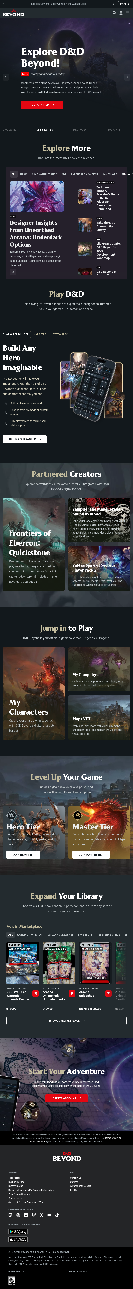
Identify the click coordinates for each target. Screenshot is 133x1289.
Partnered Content (84, 174)
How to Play (59, 334)
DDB (63, 174)
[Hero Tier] (34, 832)
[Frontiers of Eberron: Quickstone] (34, 544)
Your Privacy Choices (19, 1194)
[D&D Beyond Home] (13, 12)
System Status (15, 1186)
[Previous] (6, 77)
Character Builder (16, 334)
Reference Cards (108, 934)
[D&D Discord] (12, 1217)
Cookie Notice (15, 1198)
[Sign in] (121, 13)
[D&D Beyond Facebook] (28, 1217)
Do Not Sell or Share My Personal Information (31, 1190)
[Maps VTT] (99, 717)
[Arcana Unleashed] (95, 983)
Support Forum (16, 1182)
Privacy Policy (16, 1272)
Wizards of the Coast (80, 1186)
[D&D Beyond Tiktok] (59, 1217)
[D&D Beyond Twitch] (36, 1217)
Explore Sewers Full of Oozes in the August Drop (58, 3)
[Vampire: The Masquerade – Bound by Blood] (99, 520)
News (24, 174)
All (14, 174)
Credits (73, 1190)
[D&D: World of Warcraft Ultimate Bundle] (22, 983)
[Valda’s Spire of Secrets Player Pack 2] (99, 568)
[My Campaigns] (99, 669)
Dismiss (124, 3)
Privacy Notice (37, 1141)
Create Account (64, 1098)
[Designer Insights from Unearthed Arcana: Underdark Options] (13, 272)
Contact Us (75, 1178)
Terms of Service (113, 1138)
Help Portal (14, 1178)
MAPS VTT (39, 334)
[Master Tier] (99, 832)
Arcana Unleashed (44, 174)
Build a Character (22, 439)
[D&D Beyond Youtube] (51, 1217)
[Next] (127, 77)
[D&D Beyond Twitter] (43, 1217)
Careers (74, 1182)
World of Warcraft (30, 934)
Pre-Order (40, 109)
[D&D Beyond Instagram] (20, 1217)
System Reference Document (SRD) (26, 1202)
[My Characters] (34, 693)
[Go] (35, 993)
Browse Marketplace (64, 1020)
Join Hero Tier (23, 854)
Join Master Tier (91, 854)
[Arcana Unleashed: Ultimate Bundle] (59, 983)
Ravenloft (110, 174)
